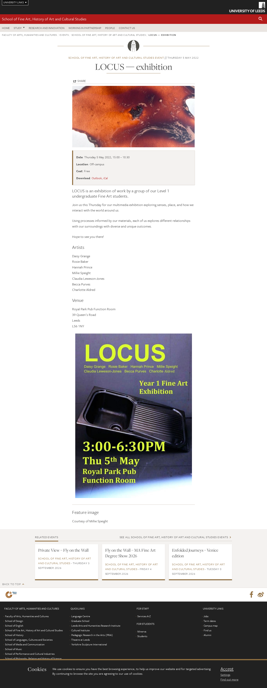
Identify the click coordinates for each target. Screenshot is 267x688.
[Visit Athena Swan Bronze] (12, 595)
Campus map (211, 626)
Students (142, 636)
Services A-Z (144, 616)
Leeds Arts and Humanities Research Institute (95, 626)
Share (81, 81)
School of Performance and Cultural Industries (30, 654)
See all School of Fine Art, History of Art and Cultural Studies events (174, 537)
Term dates (209, 621)
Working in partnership (84, 28)
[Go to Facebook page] (251, 595)
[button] (260, 19)
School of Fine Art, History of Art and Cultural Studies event (116, 58)
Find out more (229, 679)
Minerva (141, 631)
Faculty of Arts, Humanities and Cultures (29, 35)
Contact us (127, 28)
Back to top (11, 584)
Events (64, 35)
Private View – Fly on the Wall (63, 550)
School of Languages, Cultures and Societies (29, 640)
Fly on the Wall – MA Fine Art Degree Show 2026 (130, 553)
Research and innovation (47, 28)
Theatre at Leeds (80, 640)
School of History (14, 635)
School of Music (13, 649)
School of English (14, 626)
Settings (225, 675)
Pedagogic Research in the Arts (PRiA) (92, 635)
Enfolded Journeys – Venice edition (195, 553)
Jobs (205, 616)
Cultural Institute (80, 630)
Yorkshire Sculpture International (89, 644)
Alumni (207, 635)
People (110, 28)
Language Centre (80, 616)
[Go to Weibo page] (261, 595)
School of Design (14, 621)
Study (18, 28)
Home (6, 28)
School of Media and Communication (25, 644)
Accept (227, 668)
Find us (207, 630)
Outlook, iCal (100, 178)
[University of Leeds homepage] (247, 7)
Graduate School (80, 621)
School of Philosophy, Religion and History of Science (33, 658)
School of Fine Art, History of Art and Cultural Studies (44, 19)
